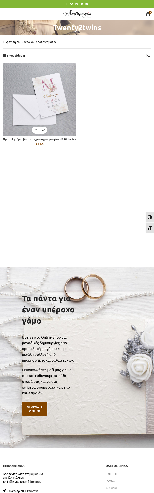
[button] (34, 409)
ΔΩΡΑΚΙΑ (111, 487)
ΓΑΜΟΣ (110, 480)
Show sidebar (16, 55)
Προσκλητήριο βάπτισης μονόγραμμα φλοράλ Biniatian (39, 139)
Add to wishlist (43, 130)
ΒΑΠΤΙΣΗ (111, 474)
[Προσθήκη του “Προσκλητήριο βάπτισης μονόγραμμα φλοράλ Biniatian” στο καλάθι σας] (36, 130)
